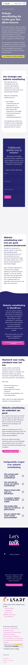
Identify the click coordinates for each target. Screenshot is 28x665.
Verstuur (8, 197)
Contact (5, 642)
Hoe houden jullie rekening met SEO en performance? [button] (12, 508)
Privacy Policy (6, 658)
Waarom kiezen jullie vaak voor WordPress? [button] (12, 492)
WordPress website (9, 634)
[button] (24, 3)
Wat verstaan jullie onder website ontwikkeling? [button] (11, 476)
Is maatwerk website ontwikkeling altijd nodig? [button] (12, 500)
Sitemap (5, 662)
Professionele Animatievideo (12, 632)
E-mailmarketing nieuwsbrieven (13, 640)
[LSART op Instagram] (3, 623)
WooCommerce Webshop (11, 636)
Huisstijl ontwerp (8, 630)
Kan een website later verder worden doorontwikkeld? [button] (12, 515)
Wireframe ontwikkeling (10, 628)
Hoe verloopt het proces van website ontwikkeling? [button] (11, 484)
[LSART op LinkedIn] (3, 618)
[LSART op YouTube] (3, 621)
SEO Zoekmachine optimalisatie (13, 638)
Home (3, 9)
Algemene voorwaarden (8, 660)
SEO (5, 279)
